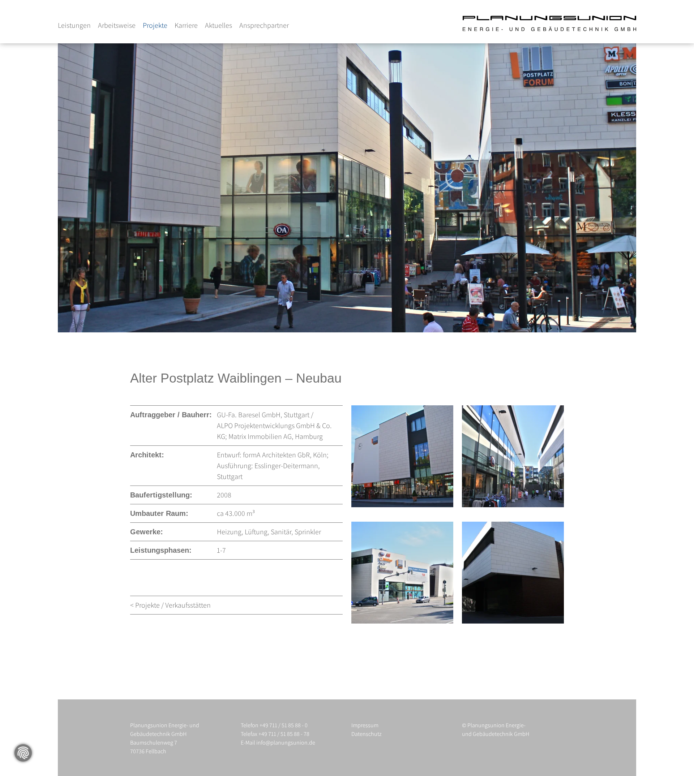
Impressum (364, 725)
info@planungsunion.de (285, 742)
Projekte (155, 25)
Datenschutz (366, 734)
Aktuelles (218, 25)
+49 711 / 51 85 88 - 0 (284, 725)
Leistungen (74, 25)
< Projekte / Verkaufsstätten (170, 605)
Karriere (186, 25)
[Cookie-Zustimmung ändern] (23, 753)
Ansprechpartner (264, 25)
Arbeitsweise (117, 25)
